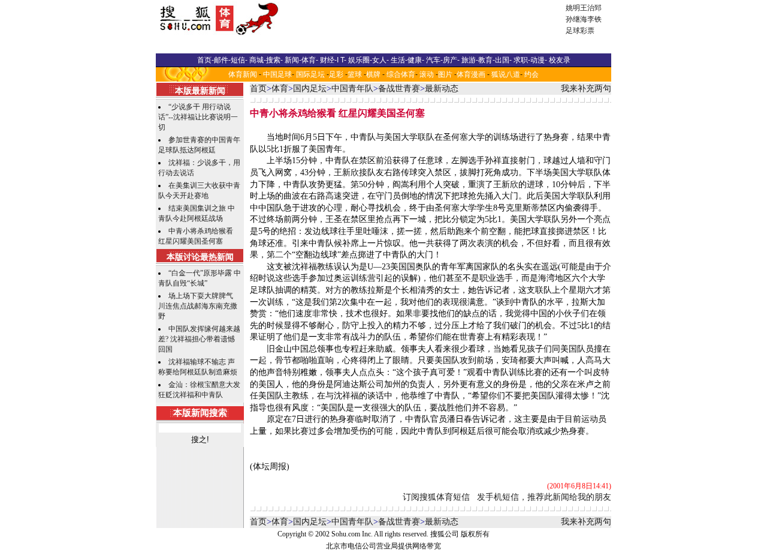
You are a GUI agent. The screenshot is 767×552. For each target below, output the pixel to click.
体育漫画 (471, 74)
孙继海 (576, 19)
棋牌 (373, 74)
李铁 (594, 19)
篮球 (355, 74)
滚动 (426, 74)
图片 (445, 74)
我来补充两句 (586, 88)
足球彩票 (580, 30)
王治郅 (591, 8)
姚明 (573, 8)
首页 (258, 88)
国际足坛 (310, 74)
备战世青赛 (399, 88)
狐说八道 (505, 74)
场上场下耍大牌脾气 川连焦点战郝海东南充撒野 (197, 306)
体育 (279, 88)
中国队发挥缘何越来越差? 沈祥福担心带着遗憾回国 (199, 339)
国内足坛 (310, 88)
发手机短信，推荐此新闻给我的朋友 (544, 497)
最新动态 (441, 88)
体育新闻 (242, 74)
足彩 (336, 74)
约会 (531, 74)
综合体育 (400, 74)
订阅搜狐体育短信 (436, 497)
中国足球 (277, 74)
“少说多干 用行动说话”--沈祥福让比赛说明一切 (198, 117)
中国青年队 (352, 88)
